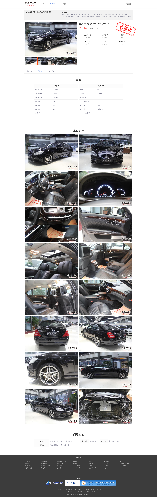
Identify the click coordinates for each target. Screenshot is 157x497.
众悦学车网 (44, 463)
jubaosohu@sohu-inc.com (84, 494)
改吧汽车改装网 (61, 461)
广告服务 (75, 489)
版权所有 (93, 491)
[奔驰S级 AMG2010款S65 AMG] (51, 39)
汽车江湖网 (44, 461)
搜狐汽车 (27, 461)
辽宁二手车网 (76, 465)
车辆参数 (29, 71)
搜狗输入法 (58, 489)
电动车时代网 (92, 468)
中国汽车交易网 (45, 465)
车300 (90, 461)
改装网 (75, 463)
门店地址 (78, 434)
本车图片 (78, 130)
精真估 (122, 461)
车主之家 (91, 463)
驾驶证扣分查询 (124, 463)
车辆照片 (40, 71)
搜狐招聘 (70, 489)
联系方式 (80, 489)
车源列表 (52, 4)
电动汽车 (59, 465)
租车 (105, 468)
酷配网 (75, 461)
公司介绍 (99, 489)
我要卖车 (106, 461)
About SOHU (93, 489)
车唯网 (106, 465)
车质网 (90, 465)
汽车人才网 (60, 463)
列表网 (43, 468)
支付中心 (64, 489)
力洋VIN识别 (29, 465)
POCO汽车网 (76, 468)
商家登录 (128, 4)
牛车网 (27, 463)
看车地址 (51, 71)
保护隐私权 (86, 489)
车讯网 (106, 463)
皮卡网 (59, 468)
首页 (42, 4)
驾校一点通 (28, 468)
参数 (78, 79)
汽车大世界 (123, 465)
